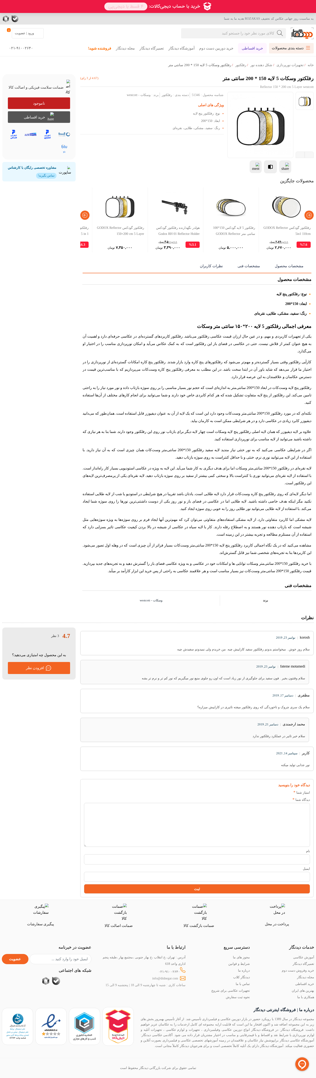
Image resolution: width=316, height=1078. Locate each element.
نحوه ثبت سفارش (238, 997)
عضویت (15, 959)
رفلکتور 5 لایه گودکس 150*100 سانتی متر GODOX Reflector (234, 231)
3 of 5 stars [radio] (274, 792)
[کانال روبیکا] (6, 18)
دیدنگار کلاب (241, 977)
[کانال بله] (15, 18)
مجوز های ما (241, 957)
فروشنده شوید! (99, 48)
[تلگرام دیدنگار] (33, 18)
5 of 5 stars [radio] (260, 792)
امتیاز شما (301, 792)
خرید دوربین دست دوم (216, 48)
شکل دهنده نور (261, 65)
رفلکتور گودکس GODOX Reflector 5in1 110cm (287, 231)
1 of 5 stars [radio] (288, 792)
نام (308, 851)
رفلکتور (240, 65)
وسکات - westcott (139, 95)
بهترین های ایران (303, 990)
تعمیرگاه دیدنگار (151, 48)
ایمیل (306, 868)
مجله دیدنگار (125, 48)
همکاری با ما (305, 997)
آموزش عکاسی (303, 957)
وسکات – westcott (151, 600)
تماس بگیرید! (46, 175)
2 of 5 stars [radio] (281, 792)
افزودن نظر (35, 668)
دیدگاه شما (301, 800)
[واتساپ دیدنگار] (24, 18)
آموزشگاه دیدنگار (181, 48)
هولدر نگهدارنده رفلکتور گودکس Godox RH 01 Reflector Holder (178, 231)
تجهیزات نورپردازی (290, 65)
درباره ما (244, 970)
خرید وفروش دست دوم (298, 970)
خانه (311, 65)
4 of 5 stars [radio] (267, 792)
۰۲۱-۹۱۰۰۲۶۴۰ (169, 971)
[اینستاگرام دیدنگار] (42, 18)
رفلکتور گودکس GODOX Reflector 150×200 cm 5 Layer (120, 231)
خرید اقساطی (252, 48)
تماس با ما (243, 984)
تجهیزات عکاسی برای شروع (230, 990)
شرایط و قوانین (239, 964)
